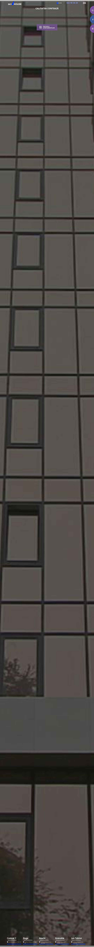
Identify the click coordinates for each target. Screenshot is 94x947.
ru (59, 3)
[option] (21, 931)
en (60, 3)
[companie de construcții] (15, 3)
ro (57, 3)
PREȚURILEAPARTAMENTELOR (49, 27)
